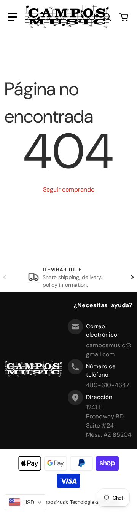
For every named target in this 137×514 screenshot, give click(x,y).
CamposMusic (52, 502)
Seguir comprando (68, 189)
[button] (13, 17)
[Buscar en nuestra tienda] (107, 17)
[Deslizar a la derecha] (132, 277)
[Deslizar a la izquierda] (4, 277)
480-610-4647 (107, 385)
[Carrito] (124, 17)
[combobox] (25, 502)
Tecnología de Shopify (94, 502)
